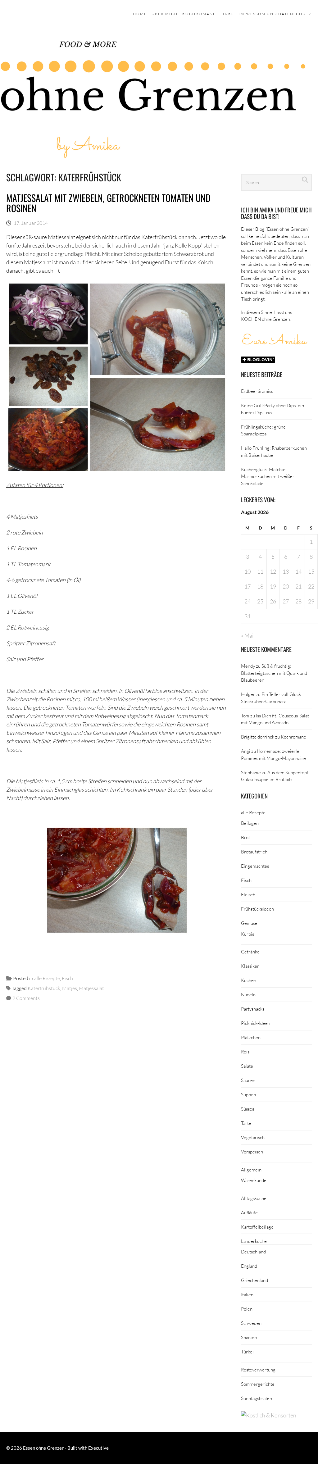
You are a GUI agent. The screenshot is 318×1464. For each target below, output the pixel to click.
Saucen (248, 1080)
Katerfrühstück (44, 988)
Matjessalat (91, 988)
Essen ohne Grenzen (43, 1448)
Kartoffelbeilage (257, 1227)
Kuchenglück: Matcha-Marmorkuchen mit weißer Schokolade (267, 476)
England (249, 1266)
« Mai (247, 635)
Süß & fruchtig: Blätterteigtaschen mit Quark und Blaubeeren (274, 673)
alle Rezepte (47, 978)
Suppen (248, 1094)
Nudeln (248, 994)
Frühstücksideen (257, 909)
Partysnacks (252, 1009)
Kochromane (199, 13)
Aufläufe (249, 1212)
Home (140, 13)
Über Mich (165, 13)
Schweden (251, 1323)
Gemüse (249, 923)
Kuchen (248, 980)
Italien (247, 1294)
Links (227, 13)
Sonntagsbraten (256, 1398)
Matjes (69, 988)
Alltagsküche (253, 1198)
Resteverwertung (258, 1369)
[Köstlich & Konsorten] (268, 1415)
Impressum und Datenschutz (275, 13)
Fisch (67, 978)
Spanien (249, 1337)
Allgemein (251, 1169)
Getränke (250, 951)
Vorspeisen (252, 1151)
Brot (245, 837)
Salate (247, 1066)
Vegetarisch (253, 1137)
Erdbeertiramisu (257, 391)
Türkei (247, 1351)
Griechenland (254, 1280)
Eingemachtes (255, 866)
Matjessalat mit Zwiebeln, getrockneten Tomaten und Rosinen (108, 203)
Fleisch (248, 894)
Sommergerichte (258, 1384)
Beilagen (250, 823)
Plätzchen (251, 1037)
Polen (246, 1309)
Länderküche (254, 1241)
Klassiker (250, 966)
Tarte (246, 1123)
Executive (98, 1448)
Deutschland (253, 1251)
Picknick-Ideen (255, 1023)
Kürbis (247, 934)
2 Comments (26, 998)
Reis (245, 1051)
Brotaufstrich (254, 851)
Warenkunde (253, 1180)
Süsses (247, 1109)
